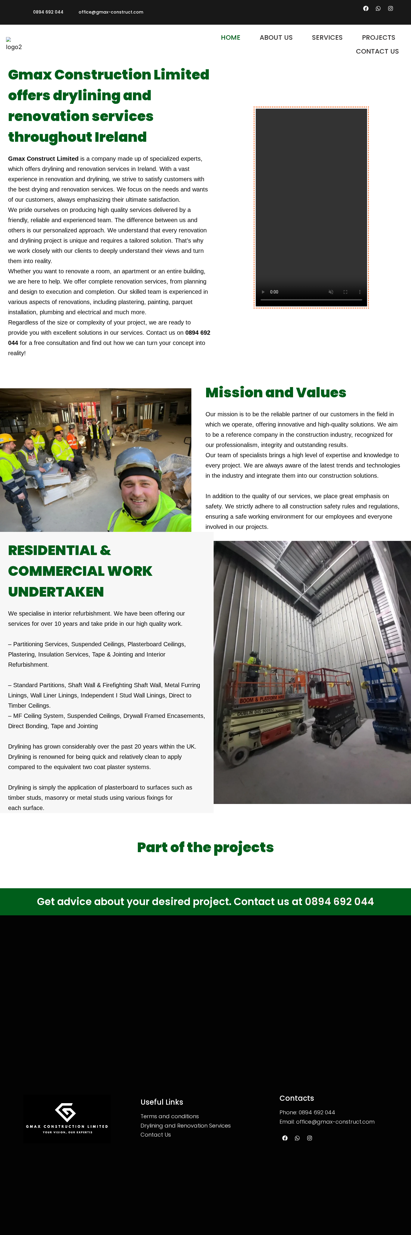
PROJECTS (378, 37)
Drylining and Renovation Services (186, 1125)
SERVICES (327, 37)
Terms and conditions (170, 1116)
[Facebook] (365, 8)
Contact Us (156, 1134)
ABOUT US (276, 37)
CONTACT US (377, 51)
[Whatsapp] (378, 8)
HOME (230, 37)
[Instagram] (390, 8)
